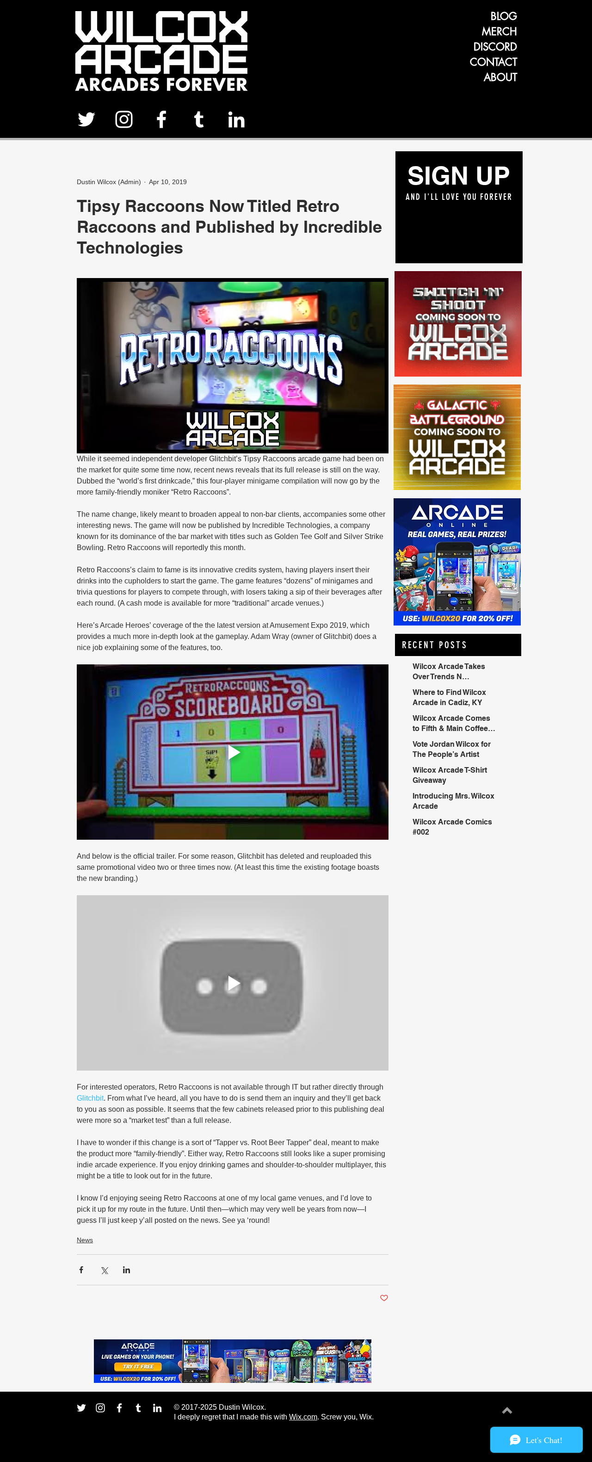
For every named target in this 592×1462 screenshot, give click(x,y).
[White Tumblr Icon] (198, 119)
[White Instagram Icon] (124, 119)
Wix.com (303, 1417)
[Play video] (232, 752)
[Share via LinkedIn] (126, 1269)
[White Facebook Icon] (161, 119)
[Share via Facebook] (81, 1269)
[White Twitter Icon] (86, 119)
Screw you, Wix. (347, 1417)
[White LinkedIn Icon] (236, 119)
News (85, 1240)
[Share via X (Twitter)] (103, 1269)
